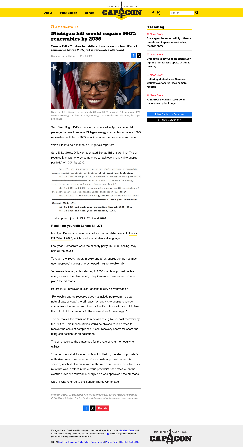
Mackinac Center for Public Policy (73, 441)
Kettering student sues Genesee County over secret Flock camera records (167, 82)
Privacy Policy (112, 441)
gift (108, 433)
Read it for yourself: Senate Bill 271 (76, 225)
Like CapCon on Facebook (170, 114)
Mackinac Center (127, 430)
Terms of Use (97, 441)
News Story (156, 34)
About (48, 13)
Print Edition (68, 13)
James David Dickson (65, 56)
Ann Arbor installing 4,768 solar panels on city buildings (166, 101)
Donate (89, 13)
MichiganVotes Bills (66, 26)
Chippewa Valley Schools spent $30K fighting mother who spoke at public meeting (169, 62)
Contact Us (134, 441)
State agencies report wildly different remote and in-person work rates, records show (169, 42)
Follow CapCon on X (170, 119)
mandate (81, 145)
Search (197, 13)
